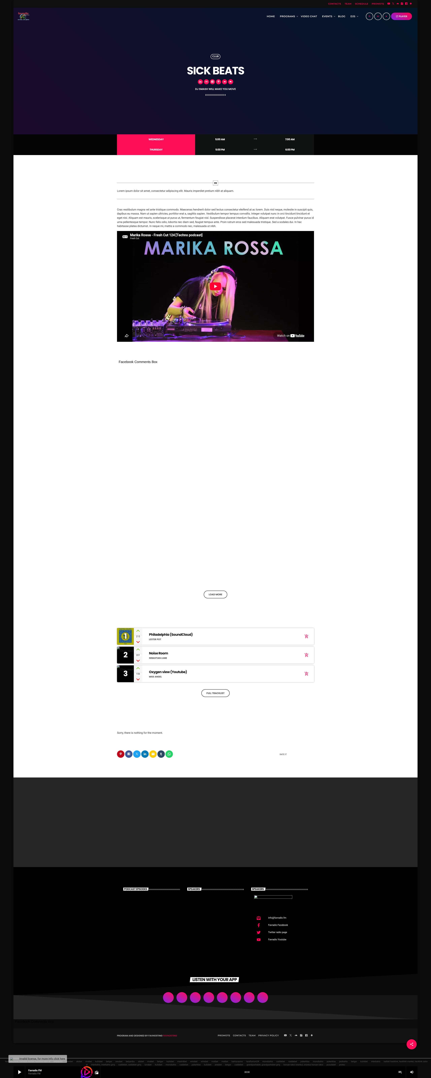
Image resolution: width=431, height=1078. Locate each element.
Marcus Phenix (215, 902)
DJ (123, 435)
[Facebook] (406, 4)
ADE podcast (132, 574)
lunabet (148, 1065)
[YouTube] (388, 4)
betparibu (130, 1061)
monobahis (267, 1061)
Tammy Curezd (216, 919)
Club (215, 56)
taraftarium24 (252, 1061)
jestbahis (343, 1061)
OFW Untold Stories (137, 840)
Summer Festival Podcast (153, 919)
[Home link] (23, 16)
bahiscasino (237, 1061)
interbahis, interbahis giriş (103, 1065)
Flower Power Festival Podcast (281, 574)
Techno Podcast (202, 574)
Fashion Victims (202, 840)
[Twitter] (393, 4)
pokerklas (304, 1061)
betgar (109, 1061)
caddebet (280, 1061)
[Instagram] (402, 4)
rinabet (88, 1061)
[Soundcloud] (397, 4)
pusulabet (331, 1065)
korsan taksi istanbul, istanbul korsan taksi (303, 1065)
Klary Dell (210, 936)
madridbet (182, 1061)
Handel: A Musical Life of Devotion (147, 442)
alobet (79, 1061)
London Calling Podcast (151, 902)
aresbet (69, 1061)
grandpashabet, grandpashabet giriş (263, 1065)
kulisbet (99, 1061)
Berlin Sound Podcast (157, 936)
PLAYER (401, 16)
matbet (214, 1061)
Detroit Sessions (269, 840)
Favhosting (170, 1035)
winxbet (193, 1061)
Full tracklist (215, 693)
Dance (126, 834)
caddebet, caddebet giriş (129, 1065)
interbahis (375, 1061)
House (126, 567)
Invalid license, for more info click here (42, 1058)
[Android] (410, 4)
